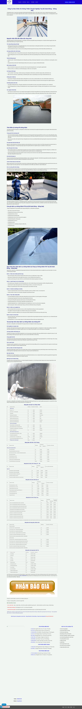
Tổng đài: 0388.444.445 (49, 616)
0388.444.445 (24, 575)
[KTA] (11, 2)
